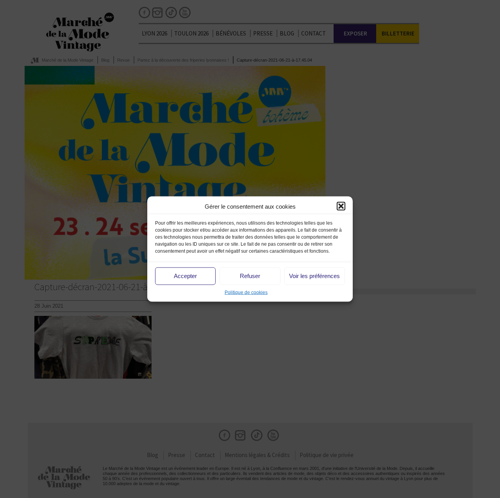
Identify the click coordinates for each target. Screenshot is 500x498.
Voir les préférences (314, 276)
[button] (341, 206)
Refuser (250, 276)
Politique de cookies (246, 292)
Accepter (185, 276)
